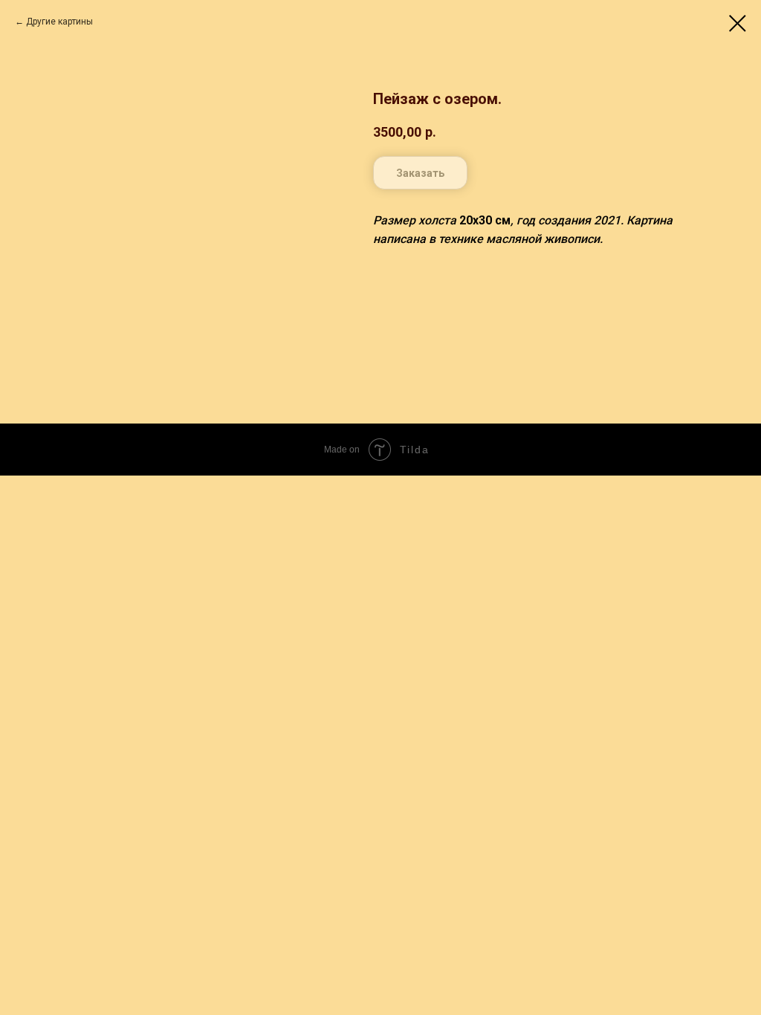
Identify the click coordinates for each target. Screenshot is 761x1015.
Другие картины (59, 21)
